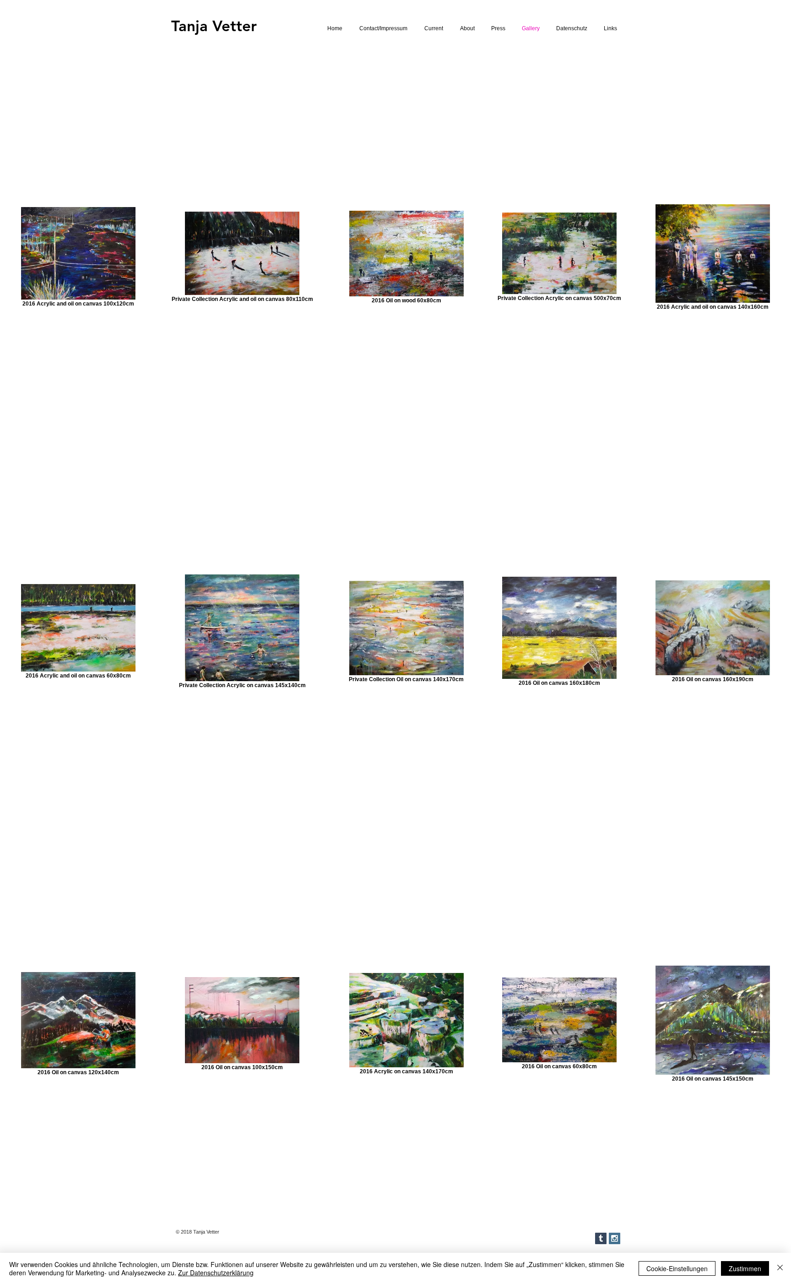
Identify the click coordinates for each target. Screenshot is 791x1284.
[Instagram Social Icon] (614, 1238)
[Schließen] (780, 1268)
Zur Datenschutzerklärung (216, 1272)
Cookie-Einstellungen (677, 1268)
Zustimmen (745, 1268)
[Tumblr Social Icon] (601, 1238)
